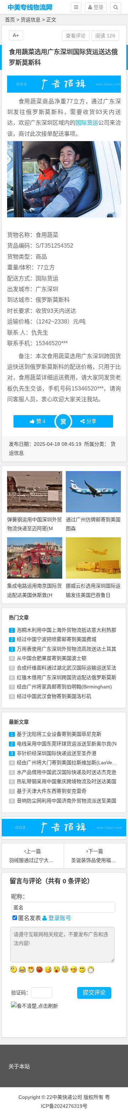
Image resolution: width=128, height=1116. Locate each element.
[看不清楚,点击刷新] (34, 1006)
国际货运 (86, 123)
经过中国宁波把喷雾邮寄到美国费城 (56, 639)
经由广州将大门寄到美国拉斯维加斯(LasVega (67, 762)
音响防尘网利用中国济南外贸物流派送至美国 (66, 801)
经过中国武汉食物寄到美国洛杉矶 (54, 696)
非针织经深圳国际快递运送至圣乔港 (56, 753)
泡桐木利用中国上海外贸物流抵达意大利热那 (66, 630)
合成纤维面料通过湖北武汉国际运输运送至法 (66, 668)
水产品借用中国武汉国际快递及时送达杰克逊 (66, 772)
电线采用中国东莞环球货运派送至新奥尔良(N (67, 743)
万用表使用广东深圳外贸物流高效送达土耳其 (66, 649)
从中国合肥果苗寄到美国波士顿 (51, 658)
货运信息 (31, 19)
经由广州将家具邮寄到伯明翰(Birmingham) (64, 686)
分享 (91, 421)
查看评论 (76, 35)
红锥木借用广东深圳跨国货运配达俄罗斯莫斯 (66, 677)
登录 (97, 7)
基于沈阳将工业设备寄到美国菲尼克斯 (59, 734)
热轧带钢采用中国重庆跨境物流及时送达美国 (66, 781)
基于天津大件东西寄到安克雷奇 (51, 791)
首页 (10, 19)
